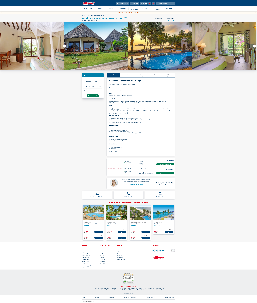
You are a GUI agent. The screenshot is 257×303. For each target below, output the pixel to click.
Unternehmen (120, 250)
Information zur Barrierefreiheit (130, 297)
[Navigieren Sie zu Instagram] (157, 250)
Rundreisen (102, 257)
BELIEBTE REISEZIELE (87, 8)
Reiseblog (102, 255)
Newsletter (119, 253)
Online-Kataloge (85, 259)
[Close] (256, 12)
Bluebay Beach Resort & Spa (91, 224)
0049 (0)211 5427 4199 (136, 184)
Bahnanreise (102, 263)
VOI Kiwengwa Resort (113, 224)
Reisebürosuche (85, 261)
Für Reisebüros (85, 263)
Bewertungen (141, 75)
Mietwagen (102, 265)
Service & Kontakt (86, 257)
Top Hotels (102, 251)
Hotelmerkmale (127, 75)
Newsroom (119, 255)
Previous (64, 46)
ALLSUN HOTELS (146, 8)
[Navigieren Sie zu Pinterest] (160, 250)
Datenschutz (120, 257)
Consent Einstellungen (169, 297)
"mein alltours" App (86, 255)
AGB (84, 297)
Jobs (118, 251)
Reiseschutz (102, 261)
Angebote (168, 75)
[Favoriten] (149, 3)
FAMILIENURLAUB (169, 8)
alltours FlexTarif (85, 253)
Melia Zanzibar (158, 224)
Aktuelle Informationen (87, 250)
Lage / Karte (154, 75)
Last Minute (102, 253)
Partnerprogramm (121, 259)
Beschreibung (113, 75)
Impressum (97, 297)
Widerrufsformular (151, 297)
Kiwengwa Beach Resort (137, 224)
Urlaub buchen (103, 250)
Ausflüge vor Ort (103, 259)
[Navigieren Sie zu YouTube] (163, 250)
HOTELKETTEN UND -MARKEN (157, 8)
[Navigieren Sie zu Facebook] (154, 250)
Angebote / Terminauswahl (165, 164)
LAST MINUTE (99, 8)
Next (254, 46)
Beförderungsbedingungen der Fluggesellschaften (88, 265)
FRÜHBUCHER (123, 8)
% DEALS (111, 8)
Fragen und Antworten (87, 251)
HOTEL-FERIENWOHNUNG (134, 8)
